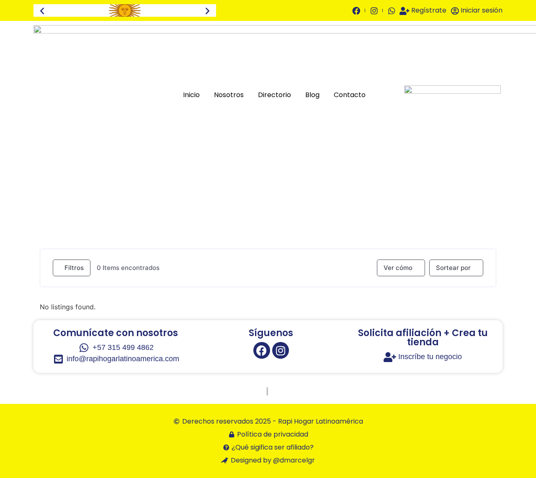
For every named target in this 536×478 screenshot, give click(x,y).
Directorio (274, 95)
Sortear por (453, 268)
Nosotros (229, 95)
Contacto (350, 95)
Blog (312, 95)
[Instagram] (280, 350)
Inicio (191, 95)
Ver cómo (398, 268)
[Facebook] (261, 350)
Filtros (74, 268)
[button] (42, 10)
